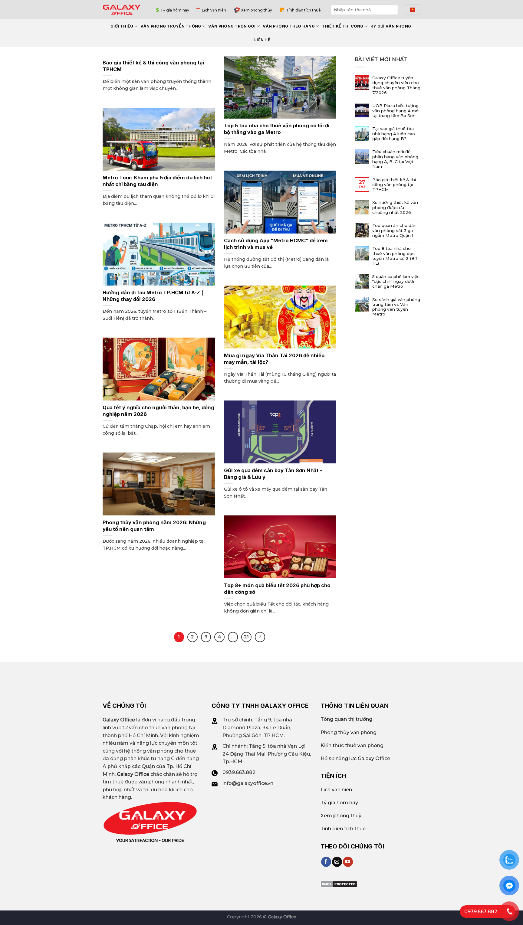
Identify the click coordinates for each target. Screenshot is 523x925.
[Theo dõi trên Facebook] (326, 862)
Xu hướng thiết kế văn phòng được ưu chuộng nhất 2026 (395, 207)
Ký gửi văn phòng (390, 26)
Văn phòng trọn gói (232, 26)
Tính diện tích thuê (303, 10)
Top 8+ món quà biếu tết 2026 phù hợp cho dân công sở (277, 588)
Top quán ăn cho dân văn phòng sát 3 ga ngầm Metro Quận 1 (394, 230)
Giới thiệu (121, 26)
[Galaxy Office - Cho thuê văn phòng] (122, 9)
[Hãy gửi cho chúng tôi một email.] (337, 862)
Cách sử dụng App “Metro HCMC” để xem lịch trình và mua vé (276, 243)
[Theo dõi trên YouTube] (348, 862)
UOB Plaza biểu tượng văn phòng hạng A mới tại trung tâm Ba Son (395, 110)
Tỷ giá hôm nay (174, 10)
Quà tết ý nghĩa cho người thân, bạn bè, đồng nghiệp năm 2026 (158, 410)
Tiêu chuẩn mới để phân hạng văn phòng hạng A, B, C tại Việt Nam (395, 159)
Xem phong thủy (256, 10)
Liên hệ (262, 40)
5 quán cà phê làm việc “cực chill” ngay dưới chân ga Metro (395, 281)
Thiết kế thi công (342, 26)
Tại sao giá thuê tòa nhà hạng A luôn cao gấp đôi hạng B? (393, 133)
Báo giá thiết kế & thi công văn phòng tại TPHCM (153, 66)
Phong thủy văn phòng (349, 732)
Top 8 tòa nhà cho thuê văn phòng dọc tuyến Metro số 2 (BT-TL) (395, 256)
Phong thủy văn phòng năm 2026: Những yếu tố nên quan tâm (154, 525)
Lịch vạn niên (214, 10)
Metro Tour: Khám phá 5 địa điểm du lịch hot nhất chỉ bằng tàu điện (157, 181)
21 (246, 636)
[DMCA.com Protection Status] (339, 884)
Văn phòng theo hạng (289, 26)
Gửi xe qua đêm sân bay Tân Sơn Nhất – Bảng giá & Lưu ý (273, 473)
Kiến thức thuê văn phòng (352, 745)
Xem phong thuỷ (341, 816)
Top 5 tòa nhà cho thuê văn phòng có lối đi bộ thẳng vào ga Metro (277, 129)
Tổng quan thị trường (346, 719)
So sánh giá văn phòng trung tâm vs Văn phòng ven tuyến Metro (396, 307)
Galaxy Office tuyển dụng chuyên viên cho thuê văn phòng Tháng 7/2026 (396, 85)
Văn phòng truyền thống (170, 26)
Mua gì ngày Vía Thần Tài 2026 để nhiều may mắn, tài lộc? (274, 358)
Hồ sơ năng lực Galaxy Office (355, 758)
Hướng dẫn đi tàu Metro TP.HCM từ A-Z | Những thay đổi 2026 (153, 295)
